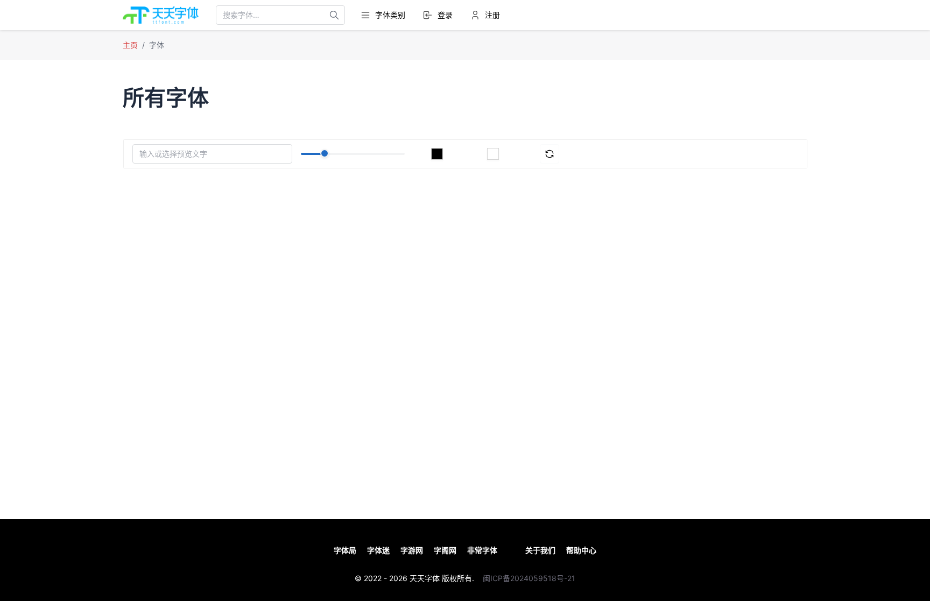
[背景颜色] (493, 154)
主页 (130, 45)
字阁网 (445, 550)
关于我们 (540, 550)
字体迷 (378, 550)
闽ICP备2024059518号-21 (529, 578)
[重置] (549, 154)
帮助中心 (581, 550)
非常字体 (482, 550)
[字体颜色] (437, 154)
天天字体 (425, 578)
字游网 (411, 550)
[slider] (324, 153)
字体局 (345, 550)
